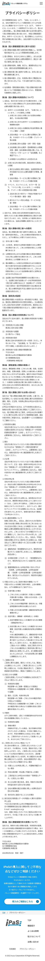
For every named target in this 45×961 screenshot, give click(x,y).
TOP (3, 912)
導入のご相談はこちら (22, 901)
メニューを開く (41, 3)
